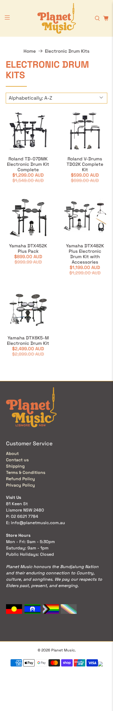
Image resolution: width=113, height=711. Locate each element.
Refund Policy (20, 478)
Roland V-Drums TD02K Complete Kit (85, 164)
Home (30, 51)
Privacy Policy (20, 485)
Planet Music (63, 650)
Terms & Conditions (25, 472)
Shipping (15, 466)
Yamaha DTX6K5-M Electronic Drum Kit (28, 340)
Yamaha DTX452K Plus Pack (28, 248)
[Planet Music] (56, 18)
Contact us (17, 459)
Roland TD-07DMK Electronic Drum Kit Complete (28, 164)
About (12, 453)
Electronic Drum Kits (67, 51)
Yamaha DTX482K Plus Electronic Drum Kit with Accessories (85, 254)
